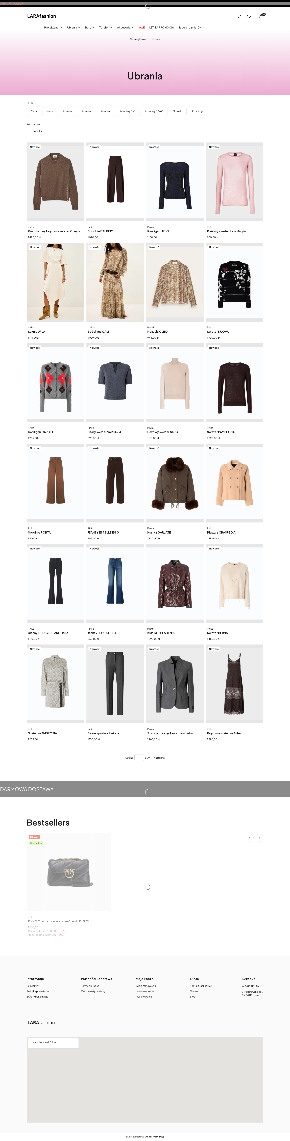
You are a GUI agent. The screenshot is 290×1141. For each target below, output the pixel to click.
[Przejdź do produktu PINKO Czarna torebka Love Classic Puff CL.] (69, 872)
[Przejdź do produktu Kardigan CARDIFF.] (55, 382)
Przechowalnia (144, 996)
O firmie (194, 991)
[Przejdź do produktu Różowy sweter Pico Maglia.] (234, 181)
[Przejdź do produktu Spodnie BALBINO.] (115, 181)
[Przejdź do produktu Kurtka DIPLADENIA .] (175, 583)
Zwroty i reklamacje (37, 996)
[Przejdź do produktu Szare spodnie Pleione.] (115, 684)
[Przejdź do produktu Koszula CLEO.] (175, 282)
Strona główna (138, 39)
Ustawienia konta (145, 991)
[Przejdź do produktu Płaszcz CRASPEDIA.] (234, 483)
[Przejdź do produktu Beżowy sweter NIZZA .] (175, 382)
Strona (129, 757)
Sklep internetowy (144, 1136)
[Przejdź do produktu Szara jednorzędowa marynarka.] (175, 684)
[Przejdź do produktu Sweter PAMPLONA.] (234, 382)
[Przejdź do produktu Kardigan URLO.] (175, 181)
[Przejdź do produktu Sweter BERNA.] (234, 583)
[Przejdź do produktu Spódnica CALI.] (115, 282)
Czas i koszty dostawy (93, 991)
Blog (192, 996)
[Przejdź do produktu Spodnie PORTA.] (55, 483)
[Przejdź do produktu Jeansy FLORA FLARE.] (115, 583)
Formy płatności (90, 985)
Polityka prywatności (38, 991)
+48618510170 (250, 986)
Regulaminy (33, 985)
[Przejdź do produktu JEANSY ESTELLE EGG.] (115, 483)
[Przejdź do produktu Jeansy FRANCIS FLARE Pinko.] (55, 583)
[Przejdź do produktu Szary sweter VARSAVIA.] (115, 382)
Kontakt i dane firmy (201, 985)
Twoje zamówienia (146, 985)
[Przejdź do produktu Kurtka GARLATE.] (175, 483)
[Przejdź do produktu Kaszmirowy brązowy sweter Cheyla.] (55, 181)
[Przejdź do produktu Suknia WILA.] (55, 282)
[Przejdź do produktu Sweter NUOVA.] (234, 282)
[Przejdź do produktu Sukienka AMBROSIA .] (55, 684)
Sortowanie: (33, 124)
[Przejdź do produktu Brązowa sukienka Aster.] (234, 684)
